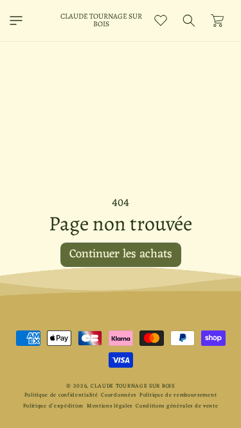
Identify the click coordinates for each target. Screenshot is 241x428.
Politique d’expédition (53, 406)
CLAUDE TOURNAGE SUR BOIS (133, 386)
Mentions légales (109, 406)
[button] (16, 20)
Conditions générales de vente (177, 406)
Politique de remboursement (178, 395)
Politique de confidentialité (61, 395)
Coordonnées (118, 395)
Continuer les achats (120, 254)
